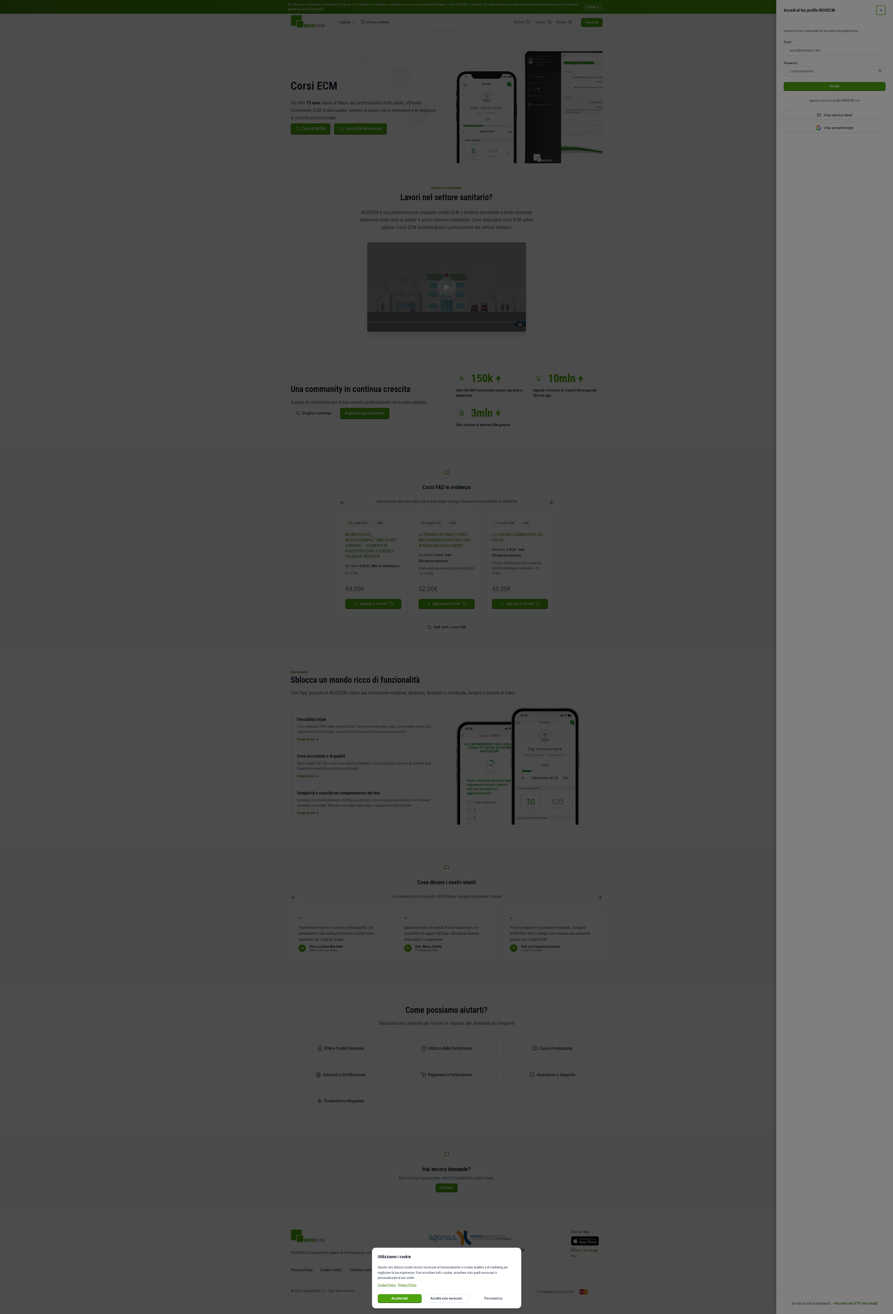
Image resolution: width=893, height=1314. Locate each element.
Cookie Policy (387, 1285)
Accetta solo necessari (446, 1298)
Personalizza (493, 1298)
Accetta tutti (399, 1298)
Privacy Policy (407, 1285)
